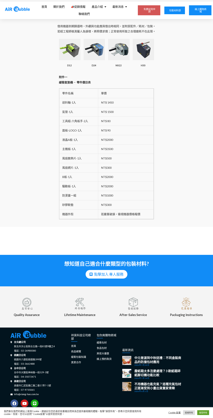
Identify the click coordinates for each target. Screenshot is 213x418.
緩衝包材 (102, 342)
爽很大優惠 (103, 353)
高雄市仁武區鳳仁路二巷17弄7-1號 (32, 385)
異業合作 (76, 362)
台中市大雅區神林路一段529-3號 (31, 372)
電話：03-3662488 (24, 363)
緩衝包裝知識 (78, 356)
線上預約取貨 (104, 358)
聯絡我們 (84, 14)
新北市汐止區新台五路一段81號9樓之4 (34, 346)
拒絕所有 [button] (189, 412)
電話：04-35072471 (25, 376)
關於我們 (59, 6)
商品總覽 (76, 351)
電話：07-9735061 (24, 389)
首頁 (44, 6)
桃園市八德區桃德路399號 (28, 359)
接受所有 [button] (203, 412)
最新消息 (118, 6)
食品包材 (102, 348)
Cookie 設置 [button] (174, 412)
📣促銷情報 (78, 6)
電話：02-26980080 (25, 350)
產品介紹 (97, 6)
